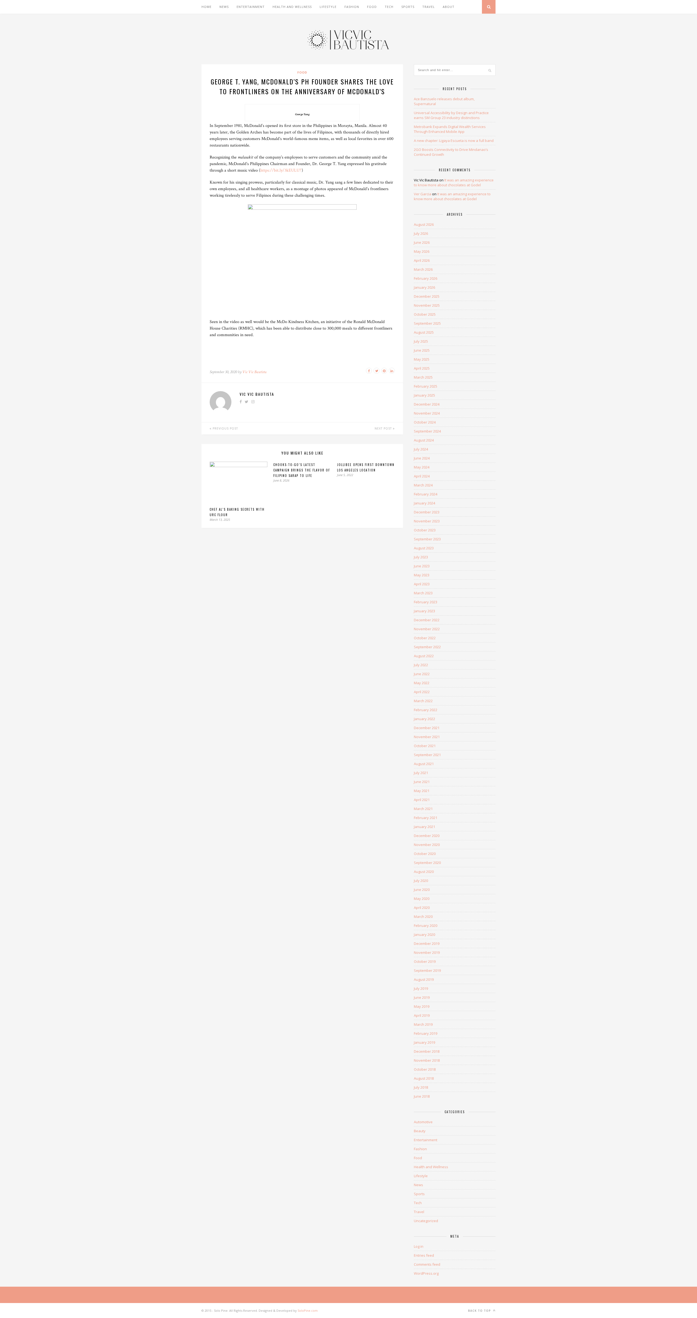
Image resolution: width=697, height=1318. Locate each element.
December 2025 (426, 296)
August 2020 (424, 871)
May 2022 (421, 682)
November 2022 (427, 628)
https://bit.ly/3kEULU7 (281, 170)
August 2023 (424, 548)
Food (372, 7)
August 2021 (424, 763)
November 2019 (427, 952)
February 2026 (425, 278)
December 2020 (426, 835)
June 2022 (422, 673)
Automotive (423, 1121)
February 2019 (425, 1033)
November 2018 (427, 1060)
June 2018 (422, 1096)
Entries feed (424, 1255)
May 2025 (421, 359)
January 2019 (424, 1042)
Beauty (420, 1130)
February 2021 (425, 817)
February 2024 (425, 494)
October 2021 (425, 745)
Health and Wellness (292, 7)
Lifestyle (328, 7)
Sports (407, 7)
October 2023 (425, 530)
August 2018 (424, 1078)
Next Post (384, 428)
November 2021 (427, 736)
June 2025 (422, 350)
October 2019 (425, 961)
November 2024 (427, 413)
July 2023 (421, 557)
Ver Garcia (422, 193)
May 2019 (421, 1006)
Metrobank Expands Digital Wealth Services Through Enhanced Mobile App (450, 129)
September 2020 (427, 862)
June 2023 (422, 566)
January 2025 (424, 395)
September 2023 (427, 539)
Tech (389, 7)
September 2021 (427, 754)
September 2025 (427, 323)
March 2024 (423, 485)
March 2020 (423, 916)
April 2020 (422, 907)
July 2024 (421, 449)
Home (206, 7)
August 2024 (424, 440)
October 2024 (425, 422)
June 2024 (422, 458)
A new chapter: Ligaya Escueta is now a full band (454, 140)
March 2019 (423, 1024)
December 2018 (426, 1051)
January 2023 (424, 610)
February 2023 (425, 601)
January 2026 (424, 287)
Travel (428, 7)
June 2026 (422, 242)
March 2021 (423, 808)
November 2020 (427, 844)
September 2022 (427, 646)
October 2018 (425, 1069)
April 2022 (422, 691)
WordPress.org (426, 1273)
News (224, 7)
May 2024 (421, 467)
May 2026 (421, 251)
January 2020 (424, 934)
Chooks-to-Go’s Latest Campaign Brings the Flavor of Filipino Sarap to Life (301, 470)
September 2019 (427, 970)
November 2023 (427, 521)
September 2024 (427, 431)
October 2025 (425, 314)
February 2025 (425, 386)
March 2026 (423, 269)
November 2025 (427, 305)
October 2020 (425, 853)
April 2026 (422, 260)
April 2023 (422, 584)
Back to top (480, 1311)
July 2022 (421, 664)
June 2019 (422, 997)
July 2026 (421, 233)
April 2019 (422, 1015)
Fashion (351, 7)
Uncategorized (426, 1220)
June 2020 (422, 889)
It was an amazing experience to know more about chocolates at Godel (454, 182)
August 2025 (424, 332)
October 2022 (425, 637)
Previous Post (225, 428)
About (448, 7)
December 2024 (426, 404)
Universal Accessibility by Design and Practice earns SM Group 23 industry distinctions (451, 115)
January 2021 (424, 826)
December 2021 (426, 727)
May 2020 (421, 898)
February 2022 (425, 709)
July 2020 (421, 880)
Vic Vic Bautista (254, 372)
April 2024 (422, 476)
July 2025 (421, 341)
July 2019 (421, 988)
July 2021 (421, 772)
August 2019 (424, 979)
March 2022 (423, 700)
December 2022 (426, 619)
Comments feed (427, 1264)
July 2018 (421, 1087)
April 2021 (422, 799)
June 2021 (422, 781)
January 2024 (424, 503)
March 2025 (423, 377)
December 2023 (426, 512)
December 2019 (426, 943)
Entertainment (251, 7)
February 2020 (425, 925)
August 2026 (424, 224)
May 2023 (421, 575)
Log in (418, 1246)
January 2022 (424, 718)
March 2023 (423, 592)
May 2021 (421, 790)
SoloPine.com (308, 1310)
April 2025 (422, 368)
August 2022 (424, 655)
